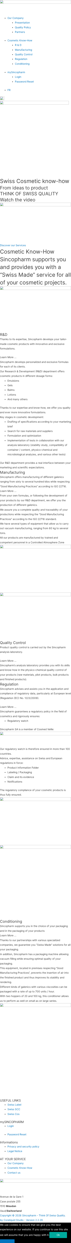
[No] (7, 1241)
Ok (58, 1234)
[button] (39, 18)
